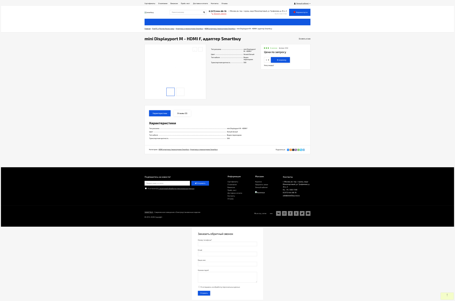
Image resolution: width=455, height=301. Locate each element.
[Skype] (301, 150)
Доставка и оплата (235, 193)
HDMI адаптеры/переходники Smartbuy (174, 149)
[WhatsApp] (298, 150)
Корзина (258, 182)
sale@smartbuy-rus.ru (291, 195)
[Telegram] (304, 150)
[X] (293, 150)
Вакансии (231, 187)
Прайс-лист (232, 190)
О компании (232, 184)
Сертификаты (233, 182)
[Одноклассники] (291, 150)
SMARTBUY (149, 212)
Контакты (231, 196)
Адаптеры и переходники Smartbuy (204, 149)
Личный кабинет (261, 187)
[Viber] (296, 150)
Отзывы (231, 199)
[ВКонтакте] (288, 150)
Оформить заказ (261, 184)
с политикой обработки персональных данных (176, 188)
